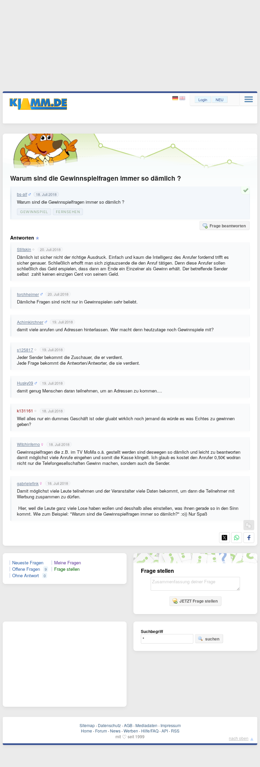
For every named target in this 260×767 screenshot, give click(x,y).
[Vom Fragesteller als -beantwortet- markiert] (247, 190)
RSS (175, 731)
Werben (131, 731)
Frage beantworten (228, 226)
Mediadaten (146, 725)
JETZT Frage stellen (198, 601)
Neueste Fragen (27, 562)
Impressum (170, 725)
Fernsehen (68, 211)
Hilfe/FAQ (149, 731)
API (164, 731)
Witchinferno (28, 444)
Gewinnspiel (34, 211)
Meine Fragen (67, 562)
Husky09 (25, 383)
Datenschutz (109, 725)
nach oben (238, 738)
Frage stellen (67, 569)
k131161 (25, 411)
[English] (182, 98)
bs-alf (22, 194)
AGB (128, 725)
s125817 (25, 350)
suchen (212, 639)
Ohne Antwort (25, 575)
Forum (101, 731)
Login (202, 99)
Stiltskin (24, 249)
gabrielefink (28, 483)
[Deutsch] (175, 98)
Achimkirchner (30, 322)
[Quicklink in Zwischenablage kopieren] (248, 525)
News (115, 731)
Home (86, 731)
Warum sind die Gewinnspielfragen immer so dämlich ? (95, 178)
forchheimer (28, 294)
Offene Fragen (26, 569)
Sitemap (87, 725)
